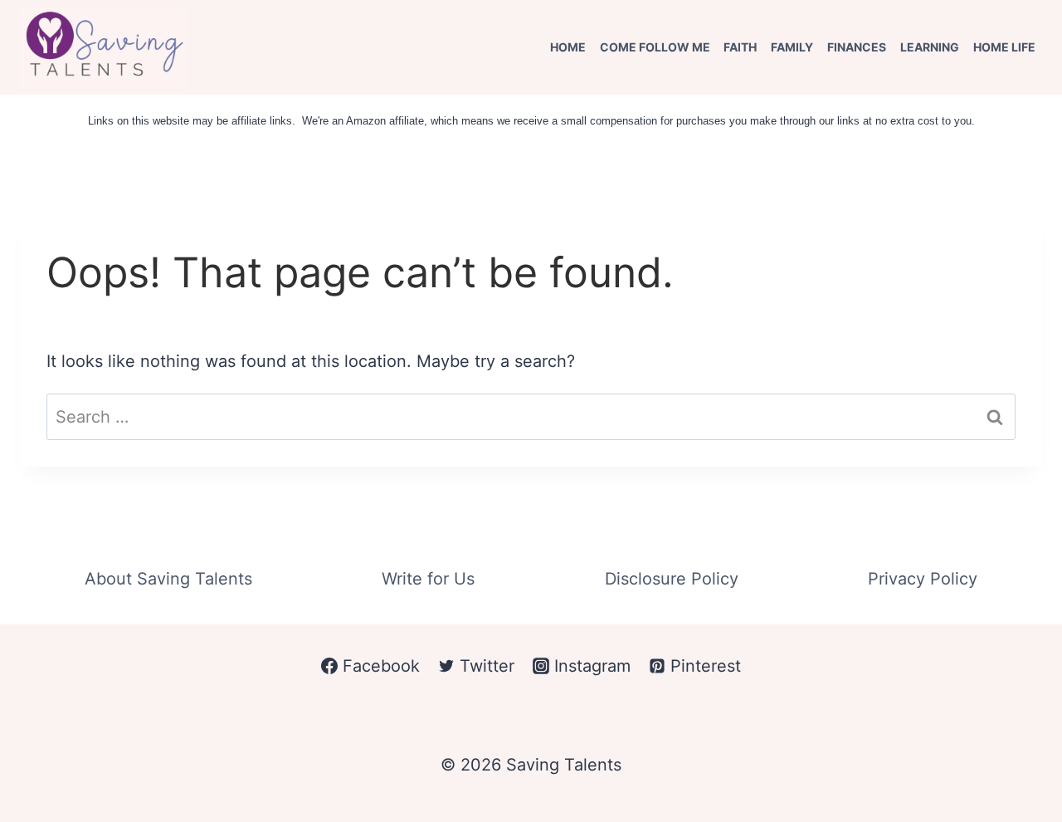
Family (792, 47)
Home (568, 47)
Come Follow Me (655, 47)
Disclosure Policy (671, 579)
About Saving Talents (168, 579)
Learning (929, 47)
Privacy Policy (922, 579)
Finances (856, 47)
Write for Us (428, 579)
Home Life (1004, 47)
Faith (740, 47)
